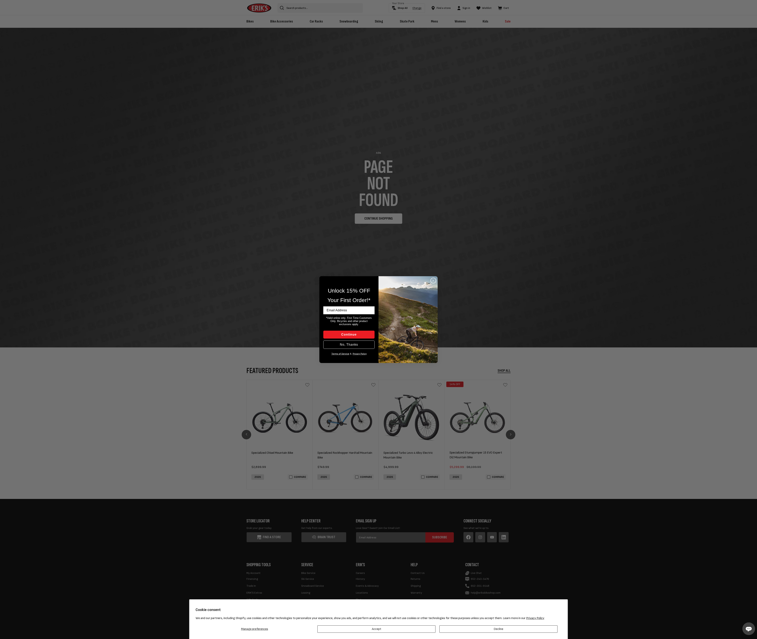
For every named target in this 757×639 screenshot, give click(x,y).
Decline (498, 629)
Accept (376, 629)
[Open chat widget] (748, 628)
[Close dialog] (433, 280)
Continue (349, 334)
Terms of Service (340, 353)
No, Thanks (349, 344)
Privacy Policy (535, 618)
